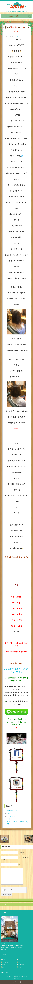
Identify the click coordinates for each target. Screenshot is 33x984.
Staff (3, 964)
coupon (19, 959)
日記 (16, 36)
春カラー (8, 819)
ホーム (3, 959)
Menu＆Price (5, 962)
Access (19, 967)
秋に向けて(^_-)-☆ (11, 810)
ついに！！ (8, 813)
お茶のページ (21, 962)
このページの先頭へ (17, 982)
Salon (3, 967)
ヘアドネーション (10, 816)
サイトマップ (5, 972)
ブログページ (21, 964)
